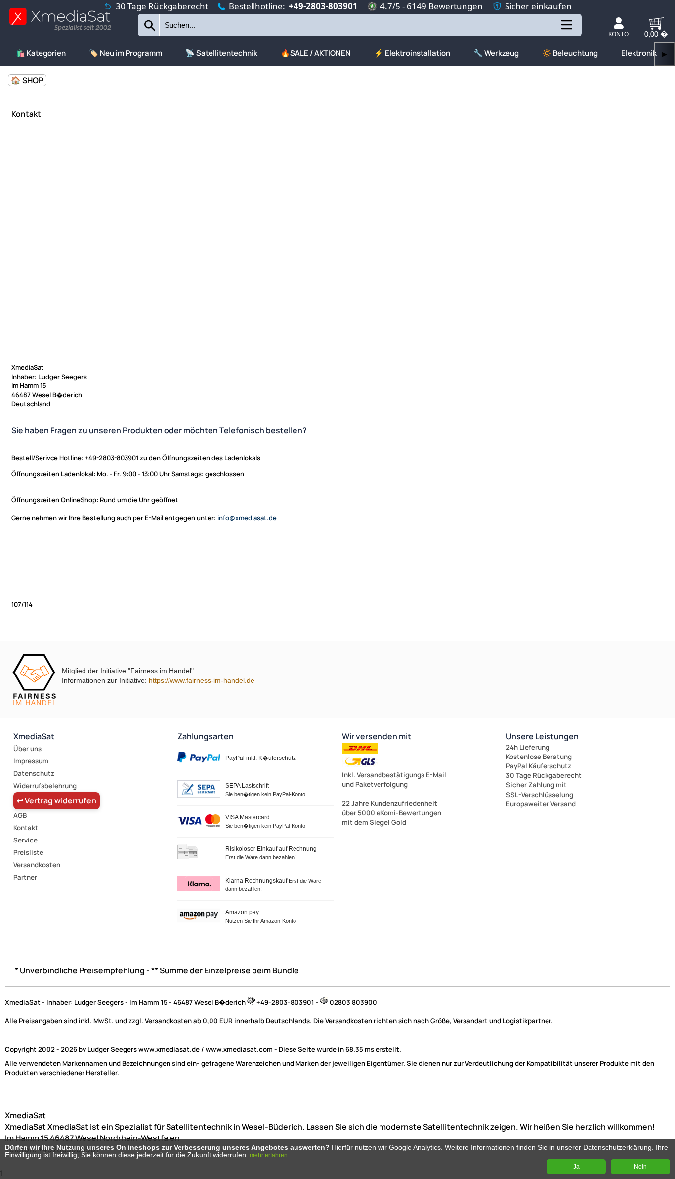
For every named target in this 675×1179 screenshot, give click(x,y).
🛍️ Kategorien (41, 53)
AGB (20, 815)
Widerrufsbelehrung (45, 785)
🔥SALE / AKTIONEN (316, 53)
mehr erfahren (269, 1155)
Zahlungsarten (205, 736)
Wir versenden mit (376, 736)
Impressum (30, 761)
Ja (576, 1166)
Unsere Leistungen (542, 736)
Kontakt (25, 827)
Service (25, 840)
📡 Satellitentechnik (221, 53)
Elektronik (639, 53)
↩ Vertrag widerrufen (56, 800)
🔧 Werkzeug (496, 53)
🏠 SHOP (27, 80)
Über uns (27, 748)
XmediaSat (33, 736)
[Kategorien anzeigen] (566, 28)
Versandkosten (36, 864)
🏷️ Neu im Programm (125, 53)
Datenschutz (33, 773)
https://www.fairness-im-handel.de (201, 680)
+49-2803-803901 (323, 6)
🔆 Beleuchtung (570, 53)
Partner (25, 877)
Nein (640, 1166)
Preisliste (28, 852)
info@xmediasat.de (247, 517)
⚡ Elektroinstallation (412, 53)
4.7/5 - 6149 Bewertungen (431, 6)
